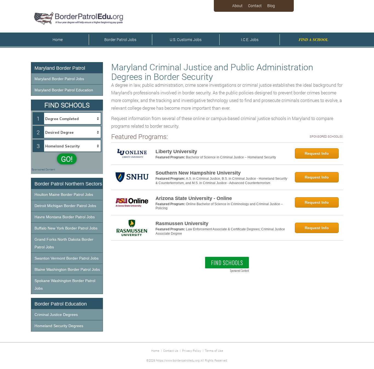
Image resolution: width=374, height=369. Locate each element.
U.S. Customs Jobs (186, 39)
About (237, 5)
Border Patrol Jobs (120, 39)
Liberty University (176, 151)
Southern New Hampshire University (198, 173)
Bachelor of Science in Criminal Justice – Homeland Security (231, 157)
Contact (255, 5)
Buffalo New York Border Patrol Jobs (65, 228)
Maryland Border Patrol (59, 68)
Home (58, 39)
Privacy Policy (191, 350)
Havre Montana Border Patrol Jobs (64, 217)
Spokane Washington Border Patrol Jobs (64, 284)
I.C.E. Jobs (249, 39)
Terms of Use (214, 350)
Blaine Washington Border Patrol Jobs (67, 269)
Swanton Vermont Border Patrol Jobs (66, 258)
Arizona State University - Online (194, 198)
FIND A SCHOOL (313, 39)
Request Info (317, 153)
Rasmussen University (182, 223)
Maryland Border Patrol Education (63, 90)
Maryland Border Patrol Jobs (59, 79)
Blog (271, 5)
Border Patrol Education (60, 304)
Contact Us (170, 350)
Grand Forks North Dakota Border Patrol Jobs (63, 243)
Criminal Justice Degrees (56, 314)
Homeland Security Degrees (58, 326)
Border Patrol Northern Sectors (68, 184)
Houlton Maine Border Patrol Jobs (63, 194)
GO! (67, 159)
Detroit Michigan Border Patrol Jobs (65, 206)
